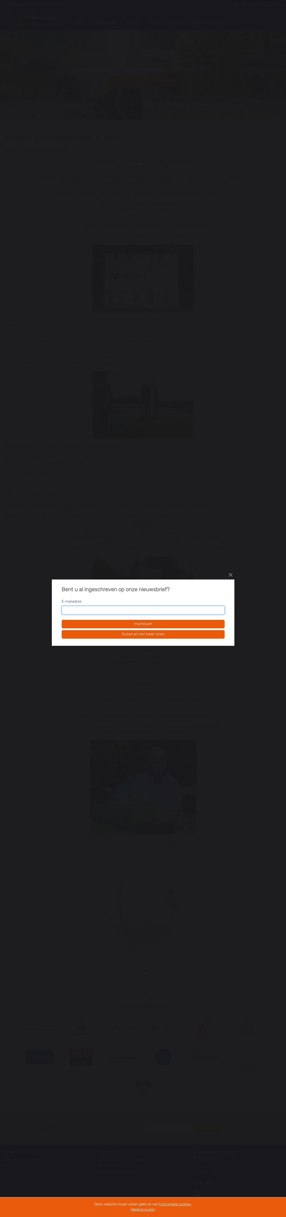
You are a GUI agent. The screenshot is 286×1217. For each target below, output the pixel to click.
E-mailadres (72, 601)
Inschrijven (143, 624)
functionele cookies (175, 1204)
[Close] (230, 575)
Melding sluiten (143, 1210)
